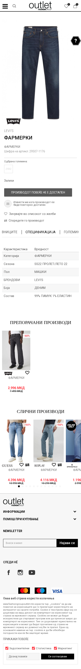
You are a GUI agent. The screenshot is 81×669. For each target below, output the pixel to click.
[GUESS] (7, 465)
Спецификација (40, 232)
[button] (14, 6)
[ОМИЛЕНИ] (68, 7)
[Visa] (57, 591)
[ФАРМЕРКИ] (16, 350)
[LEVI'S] (13, 121)
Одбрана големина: (16, 161)
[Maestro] (40, 591)
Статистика (43, 648)
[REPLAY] (39, 465)
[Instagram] (20, 572)
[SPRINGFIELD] (72, 465)
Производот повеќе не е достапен (38, 192)
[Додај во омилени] (27, 373)
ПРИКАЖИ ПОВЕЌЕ (16, 639)
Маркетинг (65, 648)
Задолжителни (19, 648)
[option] (40, 73)
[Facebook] (8, 572)
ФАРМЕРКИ (12, 146)
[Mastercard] (24, 591)
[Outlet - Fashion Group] (40, 5)
